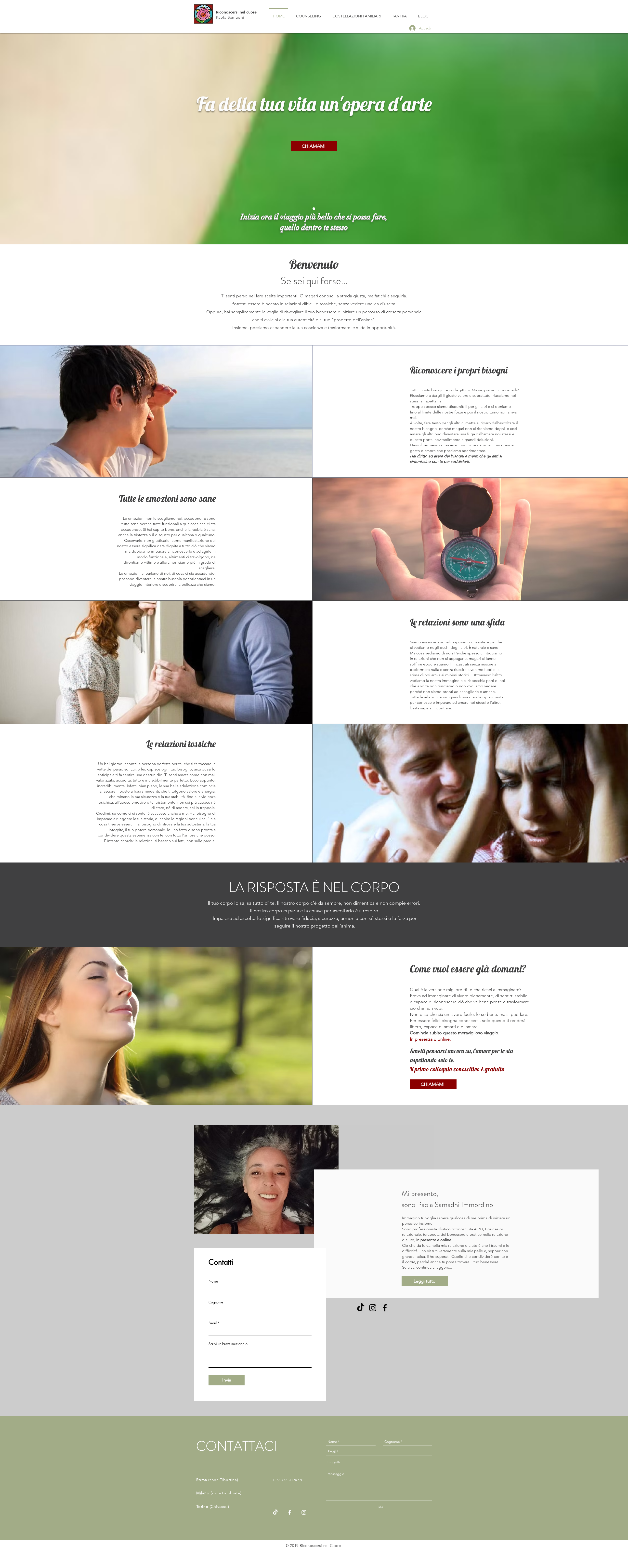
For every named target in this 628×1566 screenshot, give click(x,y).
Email (213, 1323)
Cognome (216, 1302)
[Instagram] (373, 1308)
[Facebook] (385, 1308)
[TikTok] (361, 1308)
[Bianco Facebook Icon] (290, 1512)
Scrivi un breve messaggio (228, 1344)
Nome (213, 1281)
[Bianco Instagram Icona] (304, 1512)
